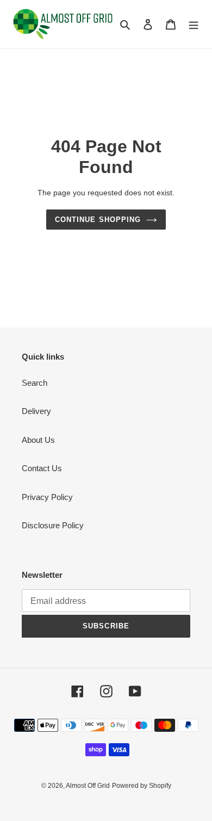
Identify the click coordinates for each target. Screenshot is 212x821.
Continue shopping (98, 219)
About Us (38, 440)
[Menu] (193, 24)
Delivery (36, 411)
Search (34, 382)
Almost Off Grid (88, 785)
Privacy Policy (47, 497)
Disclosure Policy (53, 525)
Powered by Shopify (141, 785)
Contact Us (42, 468)
